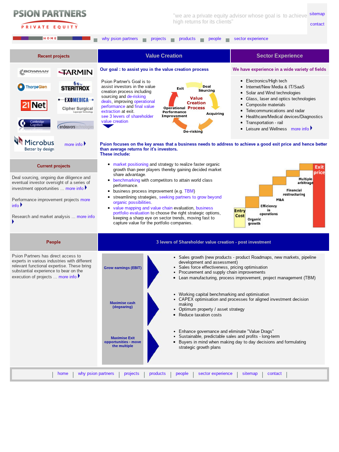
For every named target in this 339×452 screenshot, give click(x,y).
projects (158, 38)
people (215, 38)
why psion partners (120, 38)
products (187, 38)
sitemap (317, 13)
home (63, 373)
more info (74, 144)
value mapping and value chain (142, 207)
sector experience (251, 38)
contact (317, 24)
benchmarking (126, 180)
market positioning (130, 164)
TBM (189, 191)
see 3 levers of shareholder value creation (127, 119)
